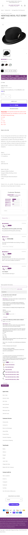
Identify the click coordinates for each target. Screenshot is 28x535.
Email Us (5, 478)
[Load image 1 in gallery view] (6, 53)
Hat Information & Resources (9, 491)
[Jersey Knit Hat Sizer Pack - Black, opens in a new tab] (4, 374)
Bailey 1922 (7, 10)
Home (2, 10)
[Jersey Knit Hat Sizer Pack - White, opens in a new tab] (4, 379)
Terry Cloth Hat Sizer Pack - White (12, 376)
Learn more (19, 289)
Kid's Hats (5, 401)
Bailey (4, 448)
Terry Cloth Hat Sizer (9, 367)
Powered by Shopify (18, 515)
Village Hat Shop (6, 464)
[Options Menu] (15, 314)
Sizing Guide (5, 422)
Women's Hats (6, 398)
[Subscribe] (20, 499)
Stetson (4, 452)
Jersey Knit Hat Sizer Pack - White (12, 379)
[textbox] (14, 287)
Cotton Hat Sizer (8, 369)
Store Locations (6, 475)
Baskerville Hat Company (8, 467)
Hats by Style (5, 407)
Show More (5, 385)
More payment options (14, 108)
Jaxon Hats (5, 461)
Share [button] (3, 82)
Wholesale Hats (6, 410)
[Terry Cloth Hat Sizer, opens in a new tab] (4, 367)
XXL (15, 70)
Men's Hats (5, 395)
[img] (5, 223)
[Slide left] (1, 53)
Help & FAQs (5, 431)
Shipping (2, 87)
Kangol (4, 455)
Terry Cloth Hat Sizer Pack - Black (12, 372)
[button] (2, 5)
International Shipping (8, 440)
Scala (4, 458)
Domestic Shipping (7, 437)
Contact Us (5, 425)
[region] (14, 76)
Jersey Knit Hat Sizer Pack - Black (12, 374)
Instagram (5, 482)
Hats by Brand (6, 404)
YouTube (4, 488)
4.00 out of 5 (17, 195)
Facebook (5, 485)
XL (11, 70)
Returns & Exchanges (7, 428)
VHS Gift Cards (6, 413)
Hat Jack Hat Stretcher (9, 364)
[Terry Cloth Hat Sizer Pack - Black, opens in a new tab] (4, 372)
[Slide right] (26, 53)
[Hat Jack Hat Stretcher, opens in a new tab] (4, 365)
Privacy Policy (6, 434)
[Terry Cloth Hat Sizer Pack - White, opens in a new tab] (4, 377)
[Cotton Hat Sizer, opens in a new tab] (4, 369)
